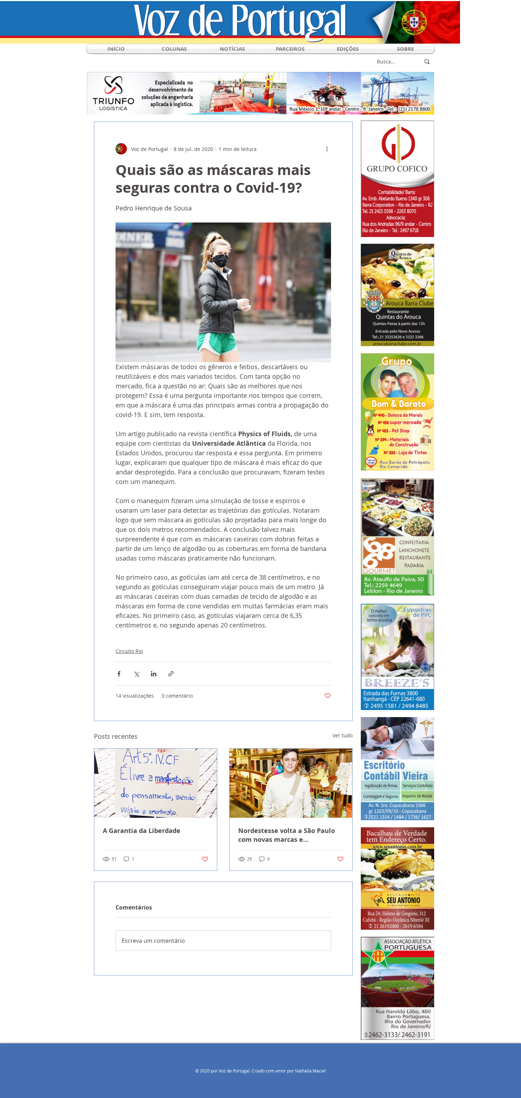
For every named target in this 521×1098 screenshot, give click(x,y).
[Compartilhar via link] (171, 673)
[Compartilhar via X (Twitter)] (136, 673)
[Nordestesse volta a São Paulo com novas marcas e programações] (291, 783)
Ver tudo (342, 735)
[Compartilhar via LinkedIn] (153, 673)
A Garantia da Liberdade (141, 830)
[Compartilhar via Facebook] (119, 673)
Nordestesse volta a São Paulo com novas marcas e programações (286, 835)
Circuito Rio (129, 651)
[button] (174, 48)
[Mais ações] (327, 149)
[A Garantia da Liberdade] (155, 783)
